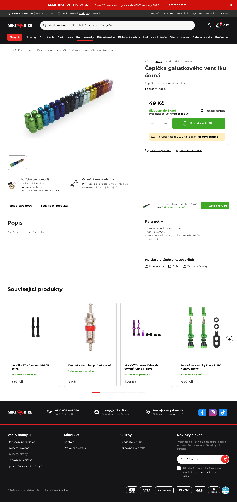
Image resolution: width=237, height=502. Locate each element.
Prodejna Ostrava (75, 447)
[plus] (166, 123)
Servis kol (182, 13)
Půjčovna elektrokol (203, 13)
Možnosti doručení (214, 110)
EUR (227, 13)
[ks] (159, 123)
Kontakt (168, 13)
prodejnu (83, 13)
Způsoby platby (18, 454)
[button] (231, 5)
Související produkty (55, 205)
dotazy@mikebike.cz (32, 187)
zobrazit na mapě (173, 414)
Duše (40, 50)
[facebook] (202, 412)
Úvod (11, 50)
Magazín (155, 13)
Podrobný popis (155, 88)
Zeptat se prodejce (160, 150)
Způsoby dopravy (19, 447)
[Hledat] (45, 25)
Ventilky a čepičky (58, 50)
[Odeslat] (225, 459)
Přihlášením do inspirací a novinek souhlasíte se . (203, 472)
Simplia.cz (64, 490)
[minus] (152, 123)
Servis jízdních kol (131, 441)
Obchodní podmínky (21, 441)
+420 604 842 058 (49, 190)
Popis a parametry (20, 205)
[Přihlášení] (209, 25)
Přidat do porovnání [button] (191, 150)
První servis (88, 183)
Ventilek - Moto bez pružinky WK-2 (89, 365)
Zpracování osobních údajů (25, 466)
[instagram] (213, 412)
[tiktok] (223, 412)
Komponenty (25, 50)
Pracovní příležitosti (20, 460)
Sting (159, 61)
